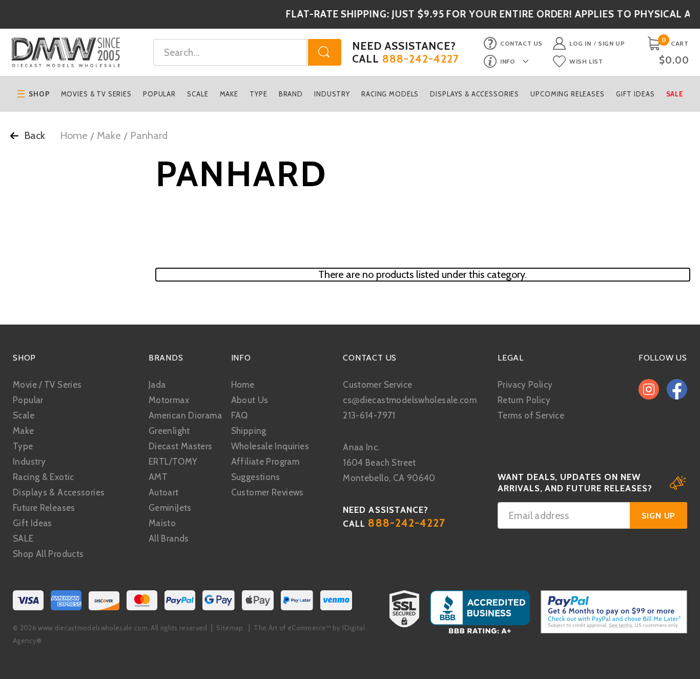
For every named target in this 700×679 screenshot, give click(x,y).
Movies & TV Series (96, 94)
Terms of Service (531, 415)
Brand (291, 94)
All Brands (169, 538)
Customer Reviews (267, 492)
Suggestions (255, 477)
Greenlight (169, 431)
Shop (39, 94)
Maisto (162, 523)
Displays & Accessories (474, 94)
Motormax (169, 400)
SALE (23, 538)
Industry (332, 94)
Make (229, 94)
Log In (580, 43)
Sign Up (611, 43)
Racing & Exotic (43, 477)
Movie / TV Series (47, 385)
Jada (157, 385)
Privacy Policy (525, 385)
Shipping (248, 431)
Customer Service (377, 385)
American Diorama (185, 415)
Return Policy (524, 400)
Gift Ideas (635, 94)
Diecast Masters (181, 446)
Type (258, 94)
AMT (158, 477)
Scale (197, 94)
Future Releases (44, 508)
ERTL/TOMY (173, 461)
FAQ (239, 415)
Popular (159, 94)
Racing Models (390, 94)
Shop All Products (48, 554)
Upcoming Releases (567, 94)
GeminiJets (170, 508)
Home (73, 135)
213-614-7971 (369, 415)
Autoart (164, 492)
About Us (250, 400)
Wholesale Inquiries (270, 446)
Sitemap (229, 628)
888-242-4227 (421, 58)
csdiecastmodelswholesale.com (410, 400)
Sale (675, 94)
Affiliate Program (265, 461)
